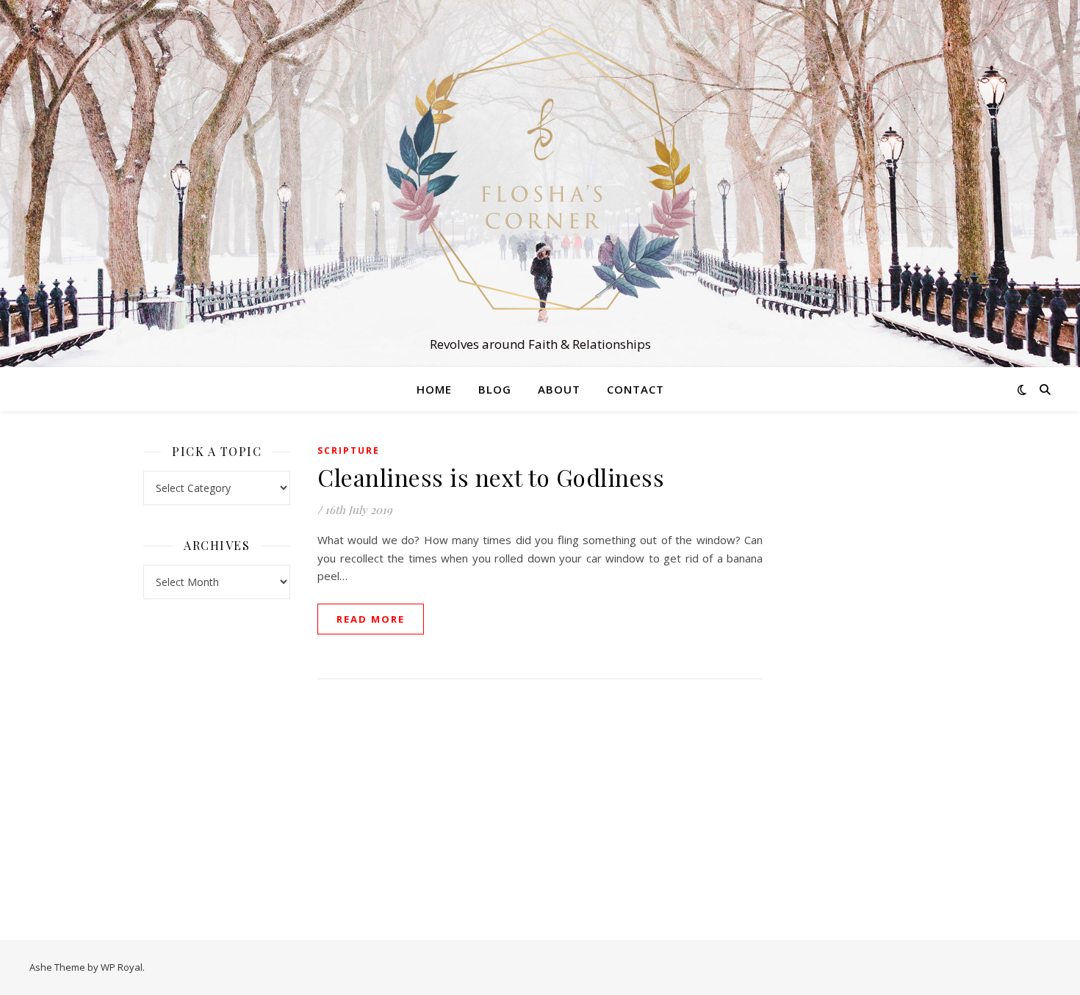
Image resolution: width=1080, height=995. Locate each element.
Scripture (348, 450)
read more (370, 619)
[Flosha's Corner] (540, 170)
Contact (635, 389)
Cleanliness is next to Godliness (490, 477)
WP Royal (122, 967)
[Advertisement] (863, 661)
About (559, 389)
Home (434, 389)
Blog (494, 389)
